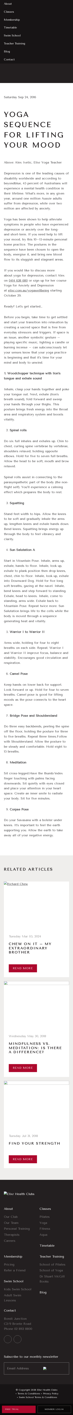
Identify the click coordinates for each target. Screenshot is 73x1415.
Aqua (43, 1235)
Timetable (47, 1245)
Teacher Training (52, 1256)
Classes (45, 1209)
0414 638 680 (18, 280)
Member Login (54, 1409)
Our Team (11, 1223)
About (8, 1209)
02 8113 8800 (23, 1329)
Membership (13, 1256)
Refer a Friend (15, 1270)
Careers (9, 1241)
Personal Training (17, 1228)
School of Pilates (52, 1264)
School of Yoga (51, 1270)
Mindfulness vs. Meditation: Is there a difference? (35, 1047)
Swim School (13, 1281)
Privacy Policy (50, 1393)
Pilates (45, 1217)
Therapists (11, 1235)
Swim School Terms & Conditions (38, 1397)
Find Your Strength (35, 1143)
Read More (23, 968)
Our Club (11, 1217)
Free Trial (12, 1409)
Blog (43, 1292)
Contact (10, 1310)
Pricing (9, 1264)
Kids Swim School (17, 1289)
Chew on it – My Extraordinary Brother (30, 948)
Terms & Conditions (29, 1393)
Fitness (45, 1228)
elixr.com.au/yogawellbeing (28, 290)
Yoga (43, 1223)
